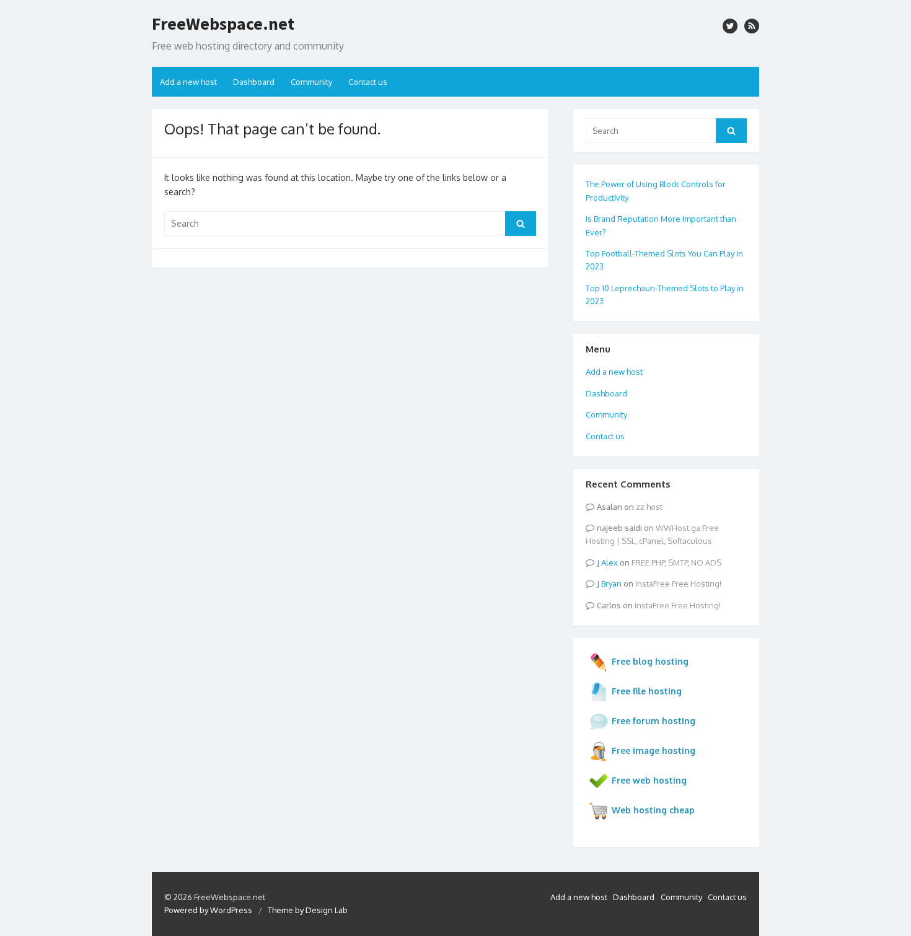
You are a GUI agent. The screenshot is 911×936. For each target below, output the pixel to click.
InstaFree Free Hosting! (678, 583)
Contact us (367, 82)
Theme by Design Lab (308, 910)
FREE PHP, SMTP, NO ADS (676, 562)
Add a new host (188, 82)
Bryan (611, 583)
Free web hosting (649, 780)
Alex (609, 562)
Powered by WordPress (208, 910)
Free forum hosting (653, 720)
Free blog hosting (650, 661)
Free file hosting (647, 691)
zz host (649, 507)
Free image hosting (653, 750)
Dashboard (254, 82)
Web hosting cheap (653, 810)
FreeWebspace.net (223, 23)
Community (311, 82)
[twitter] (730, 26)
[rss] (751, 26)
